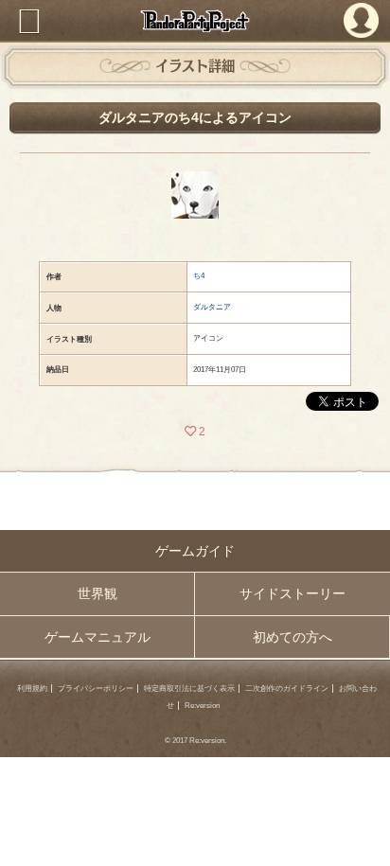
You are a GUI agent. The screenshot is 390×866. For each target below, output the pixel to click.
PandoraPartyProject (195, 21)
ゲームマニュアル (97, 637)
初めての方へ (292, 637)
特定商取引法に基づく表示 (189, 688)
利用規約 (32, 688)
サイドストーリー (292, 593)
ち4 (198, 276)
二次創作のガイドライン (286, 688)
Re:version (202, 705)
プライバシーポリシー (95, 688)
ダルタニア (212, 307)
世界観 (97, 593)
